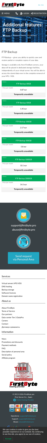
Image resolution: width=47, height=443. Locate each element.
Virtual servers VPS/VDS (12, 283)
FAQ (3, 348)
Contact (5, 324)
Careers (5, 321)
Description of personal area (13, 352)
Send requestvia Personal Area (23, 258)
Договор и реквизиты (11, 327)
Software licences (9, 293)
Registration (40, 13)
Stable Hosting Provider (25, 400)
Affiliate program (8, 358)
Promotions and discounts (12, 342)
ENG (42, 5)
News (4, 339)
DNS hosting (7, 287)
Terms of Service (8, 311)
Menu (7, 13)
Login (26, 13)
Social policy (7, 355)
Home (7, 36)
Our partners (7, 314)
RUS (39, 5)
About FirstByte (8, 308)
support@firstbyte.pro (23, 225)
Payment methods (9, 345)
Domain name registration (12, 296)
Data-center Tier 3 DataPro (13, 317)
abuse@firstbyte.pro (23, 229)
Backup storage (8, 290)
